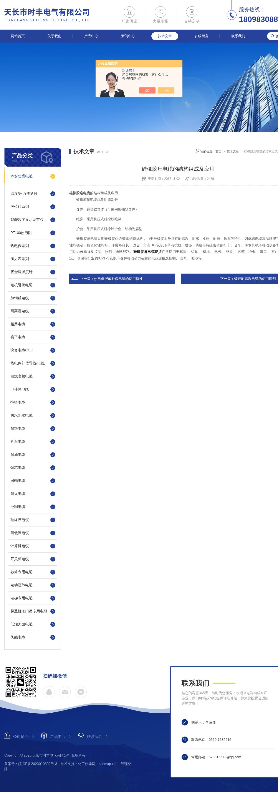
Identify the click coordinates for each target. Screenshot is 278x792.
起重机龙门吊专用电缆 (28, 611)
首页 (218, 151)
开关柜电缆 (19, 559)
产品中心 (91, 36)
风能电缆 (17, 637)
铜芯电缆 (17, 468)
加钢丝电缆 (19, 298)
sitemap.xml (108, 764)
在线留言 (201, 36)
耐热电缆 (17, 428)
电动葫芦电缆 (21, 585)
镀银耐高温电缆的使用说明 (255, 279)
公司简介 (21, 736)
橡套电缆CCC (21, 350)
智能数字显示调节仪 (27, 220)
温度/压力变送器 (23, 194)
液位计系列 (19, 207)
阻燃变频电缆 (21, 376)
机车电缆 (17, 441)
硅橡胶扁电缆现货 (147, 252)
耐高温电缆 (19, 311)
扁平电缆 (17, 337)
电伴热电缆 (19, 389)
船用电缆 (17, 324)
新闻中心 (128, 36)
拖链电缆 (17, 402)
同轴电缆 (17, 481)
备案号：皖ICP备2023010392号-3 (30, 764)
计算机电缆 (19, 546)
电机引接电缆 (21, 285)
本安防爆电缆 (21, 176)
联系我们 (238, 36)
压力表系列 (19, 259)
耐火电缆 (17, 494)
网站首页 (18, 36)
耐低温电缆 (19, 533)
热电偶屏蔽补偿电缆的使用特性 (118, 279)
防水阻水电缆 (21, 415)
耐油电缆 (17, 455)
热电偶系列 (19, 246)
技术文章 (165, 36)
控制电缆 (17, 507)
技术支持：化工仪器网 (78, 764)
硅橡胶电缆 (19, 520)
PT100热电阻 (21, 233)
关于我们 (54, 36)
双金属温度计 (21, 272)
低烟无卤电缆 (21, 624)
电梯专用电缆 (21, 598)
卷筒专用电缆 (21, 572)
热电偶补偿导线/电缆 (27, 363)
